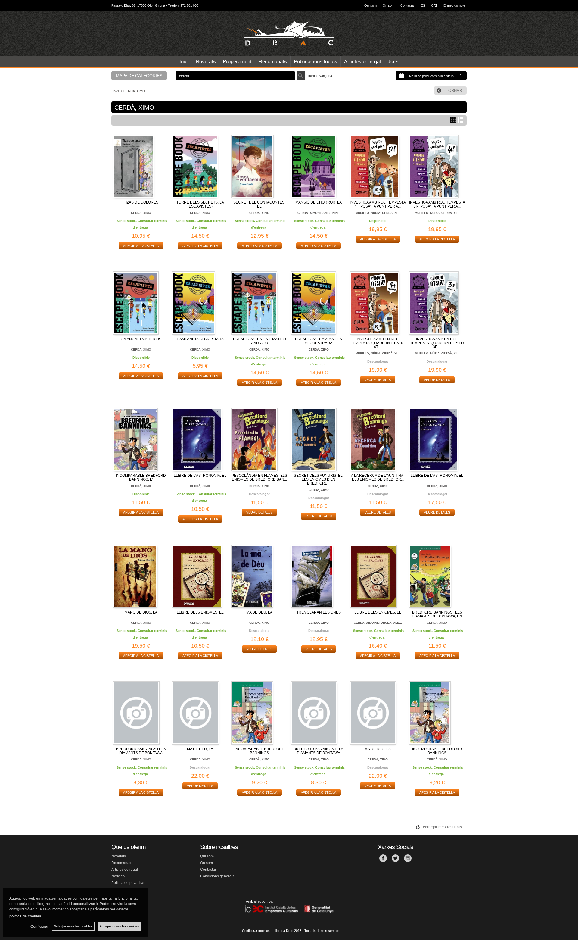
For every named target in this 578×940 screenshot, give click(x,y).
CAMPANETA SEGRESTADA (200, 339)
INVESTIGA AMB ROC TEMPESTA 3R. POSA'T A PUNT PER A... (437, 204)
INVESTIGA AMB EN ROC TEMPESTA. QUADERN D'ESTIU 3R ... (437, 343)
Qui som (370, 5)
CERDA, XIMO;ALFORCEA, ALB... (378, 622)
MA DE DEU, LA (259, 612)
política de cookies (25, 916)
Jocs (393, 61)
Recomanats (273, 61)
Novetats (206, 61)
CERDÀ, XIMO (141, 212)
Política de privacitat (127, 883)
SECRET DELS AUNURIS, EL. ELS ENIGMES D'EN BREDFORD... (318, 479)
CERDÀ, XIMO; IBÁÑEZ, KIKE (318, 212)
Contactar (407, 5)
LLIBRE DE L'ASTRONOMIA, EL (200, 475)
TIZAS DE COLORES (141, 202)
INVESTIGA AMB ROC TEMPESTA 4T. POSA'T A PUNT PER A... (378, 204)
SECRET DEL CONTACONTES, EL (259, 204)
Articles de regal (362, 61)
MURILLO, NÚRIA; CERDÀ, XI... (378, 212)
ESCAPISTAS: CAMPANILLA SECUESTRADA (318, 341)
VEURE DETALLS (378, 380)
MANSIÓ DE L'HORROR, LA (318, 202)
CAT (434, 5)
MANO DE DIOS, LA (141, 612)
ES (423, 5)
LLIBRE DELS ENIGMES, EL (200, 612)
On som (388, 5)
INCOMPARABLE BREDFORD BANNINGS (259, 751)
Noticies (118, 876)
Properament (237, 61)
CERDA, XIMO (319, 490)
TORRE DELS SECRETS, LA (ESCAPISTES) (200, 204)
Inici (184, 61)
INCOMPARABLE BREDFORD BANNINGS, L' (141, 477)
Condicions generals (217, 876)
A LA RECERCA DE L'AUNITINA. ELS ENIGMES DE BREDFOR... (377, 477)
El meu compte (454, 5)
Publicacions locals (315, 61)
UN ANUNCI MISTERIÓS (141, 339)
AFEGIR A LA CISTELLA (141, 246)
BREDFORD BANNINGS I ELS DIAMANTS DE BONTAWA (141, 751)
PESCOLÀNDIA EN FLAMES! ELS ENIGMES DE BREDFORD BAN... (259, 477)
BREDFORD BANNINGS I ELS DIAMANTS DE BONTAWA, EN (437, 614)
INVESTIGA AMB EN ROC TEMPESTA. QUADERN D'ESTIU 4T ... (378, 343)
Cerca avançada (320, 75)
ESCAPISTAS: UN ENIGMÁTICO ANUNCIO (259, 341)
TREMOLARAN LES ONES (319, 612)
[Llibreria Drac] (289, 33)
